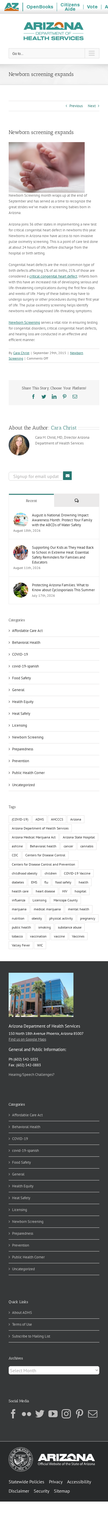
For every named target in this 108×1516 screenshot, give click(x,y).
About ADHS (22, 1312)
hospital (80, 891)
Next (92, 105)
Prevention (20, 760)
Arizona (75, 819)
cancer (68, 846)
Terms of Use (22, 1324)
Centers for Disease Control (45, 855)
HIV (64, 891)
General (18, 689)
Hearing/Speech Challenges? (31, 1074)
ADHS (39, 819)
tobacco (17, 936)
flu (46, 882)
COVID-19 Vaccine (77, 873)
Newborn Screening (24, 322)
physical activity (61, 918)
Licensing (19, 725)
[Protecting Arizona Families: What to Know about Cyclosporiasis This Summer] (20, 585)
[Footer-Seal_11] (52, 1449)
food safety (63, 882)
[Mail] (92, 1413)
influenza (18, 900)
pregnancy (87, 918)
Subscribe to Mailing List (31, 1336)
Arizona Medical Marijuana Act (34, 837)
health (83, 882)
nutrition (18, 918)
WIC (40, 945)
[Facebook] (13, 1413)
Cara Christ (21, 353)
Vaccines (78, 936)
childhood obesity (24, 873)
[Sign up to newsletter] (67, 475)
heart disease (45, 891)
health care (20, 891)
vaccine (59, 936)
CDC (15, 855)
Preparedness (22, 749)
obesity (37, 918)
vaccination (38, 936)
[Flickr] (26, 1413)
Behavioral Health (26, 642)
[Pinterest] (79, 1413)
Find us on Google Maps (27, 1039)
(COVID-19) (20, 819)
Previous (76, 105)
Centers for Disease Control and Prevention (43, 864)
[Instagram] (66, 1413)
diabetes (18, 882)
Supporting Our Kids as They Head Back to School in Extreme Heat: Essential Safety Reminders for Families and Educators (63, 555)
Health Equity (22, 701)
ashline (17, 846)
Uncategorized (23, 784)
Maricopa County (66, 900)
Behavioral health (43, 846)
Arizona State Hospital (79, 837)
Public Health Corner (28, 772)
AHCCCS (57, 819)
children (51, 873)
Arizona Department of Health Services (40, 828)
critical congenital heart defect (53, 276)
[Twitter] (39, 1413)
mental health (78, 909)
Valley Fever (21, 945)
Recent (31, 500)
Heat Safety (21, 713)
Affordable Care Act (27, 630)
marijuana (19, 909)
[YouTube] (53, 1413)
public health (21, 927)
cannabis (86, 846)
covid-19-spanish (25, 666)
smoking (44, 927)
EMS (34, 882)
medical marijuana (47, 909)
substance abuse (70, 927)
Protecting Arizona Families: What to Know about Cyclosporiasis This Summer (63, 587)
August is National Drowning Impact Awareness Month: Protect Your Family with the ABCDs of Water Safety (62, 520)
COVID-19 (20, 654)
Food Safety (21, 678)
